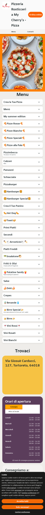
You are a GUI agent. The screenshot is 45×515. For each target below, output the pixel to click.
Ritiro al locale (14, 411)
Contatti (30, 32)
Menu (13, 32)
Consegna (13, 407)
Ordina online (35, 14)
